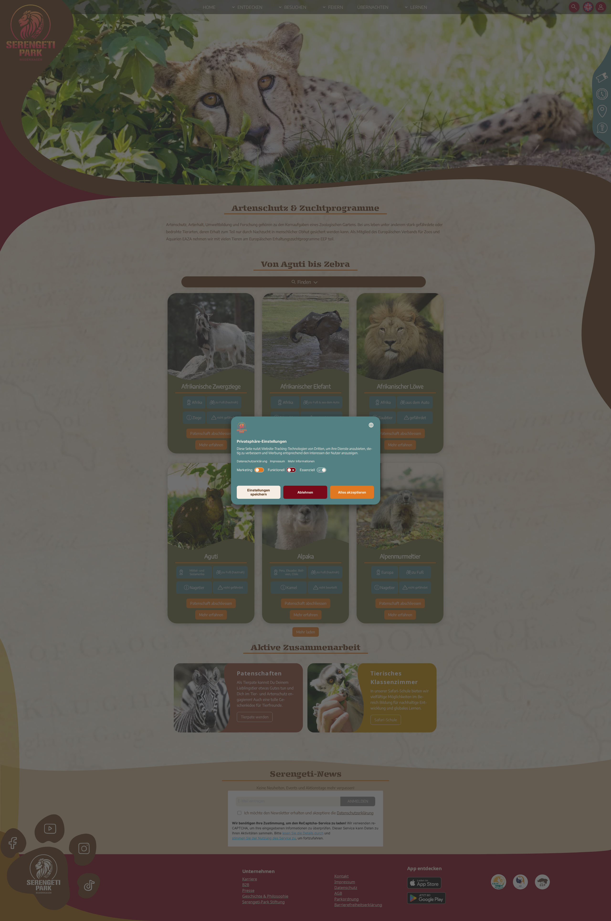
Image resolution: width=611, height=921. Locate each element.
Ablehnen (305, 492)
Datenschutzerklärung (252, 461)
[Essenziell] (321, 470)
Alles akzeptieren (352, 492)
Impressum (277, 461)
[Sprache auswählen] (371, 425)
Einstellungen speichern (258, 492)
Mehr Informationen (301, 461)
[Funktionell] (291, 470)
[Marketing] (259, 470)
